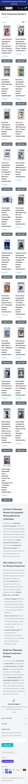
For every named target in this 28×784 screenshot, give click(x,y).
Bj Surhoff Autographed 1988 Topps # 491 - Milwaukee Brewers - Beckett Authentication (7, 129)
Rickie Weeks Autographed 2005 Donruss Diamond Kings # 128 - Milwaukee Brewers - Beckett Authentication (20, 431)
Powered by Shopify (7, 780)
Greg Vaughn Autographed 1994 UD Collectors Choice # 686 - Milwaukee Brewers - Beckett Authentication (6, 217)
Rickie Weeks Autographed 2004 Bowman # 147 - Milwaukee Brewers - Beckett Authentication (21, 388)
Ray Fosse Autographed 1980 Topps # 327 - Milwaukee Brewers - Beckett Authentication (7, 347)
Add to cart (7, 61)
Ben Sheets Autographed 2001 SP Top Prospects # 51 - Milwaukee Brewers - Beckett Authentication (21, 88)
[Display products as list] (25, 22)
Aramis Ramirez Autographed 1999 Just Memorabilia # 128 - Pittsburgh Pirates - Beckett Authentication (7, 46)
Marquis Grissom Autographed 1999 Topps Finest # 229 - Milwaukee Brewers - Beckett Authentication (7, 261)
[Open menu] (2, 8)
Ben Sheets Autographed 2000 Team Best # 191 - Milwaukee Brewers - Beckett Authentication (7, 88)
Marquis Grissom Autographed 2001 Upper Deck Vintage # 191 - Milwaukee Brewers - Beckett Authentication (21, 261)
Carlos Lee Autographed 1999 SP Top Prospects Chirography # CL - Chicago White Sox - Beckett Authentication (6, 172)
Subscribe (7, 745)
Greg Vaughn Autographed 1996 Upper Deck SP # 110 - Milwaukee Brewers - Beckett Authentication (21, 216)
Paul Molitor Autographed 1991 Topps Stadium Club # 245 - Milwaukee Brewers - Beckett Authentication (7, 304)
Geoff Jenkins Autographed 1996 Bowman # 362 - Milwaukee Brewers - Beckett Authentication (21, 169)
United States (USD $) (8, 752)
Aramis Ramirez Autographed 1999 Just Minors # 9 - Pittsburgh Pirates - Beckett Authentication (21, 44)
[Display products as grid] (23, 22)
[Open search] (19, 8)
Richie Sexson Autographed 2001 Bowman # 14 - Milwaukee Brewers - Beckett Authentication (21, 347)
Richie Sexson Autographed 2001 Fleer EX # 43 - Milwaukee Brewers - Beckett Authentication (7, 388)
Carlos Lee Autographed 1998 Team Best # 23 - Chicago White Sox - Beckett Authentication (21, 129)
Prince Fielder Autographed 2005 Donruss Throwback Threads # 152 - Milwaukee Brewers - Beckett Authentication (21, 305)
